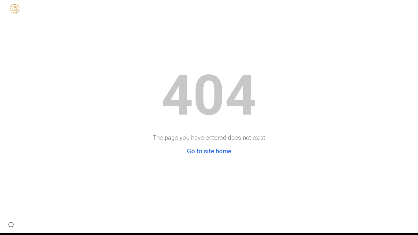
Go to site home (209, 151)
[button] (11, 224)
